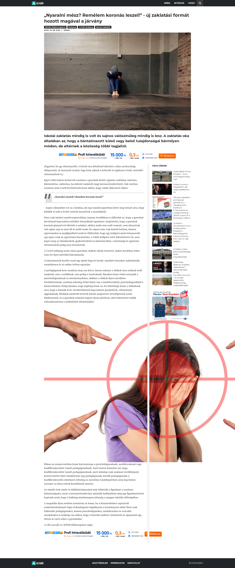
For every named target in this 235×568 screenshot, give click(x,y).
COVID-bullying (86, 27)
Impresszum (118, 563)
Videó (191, 3)
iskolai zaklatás (103, 27)
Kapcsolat (134, 563)
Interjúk (179, 3)
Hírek (167, 3)
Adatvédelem (100, 563)
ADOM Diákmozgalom (55, 27)
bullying (72, 27)
